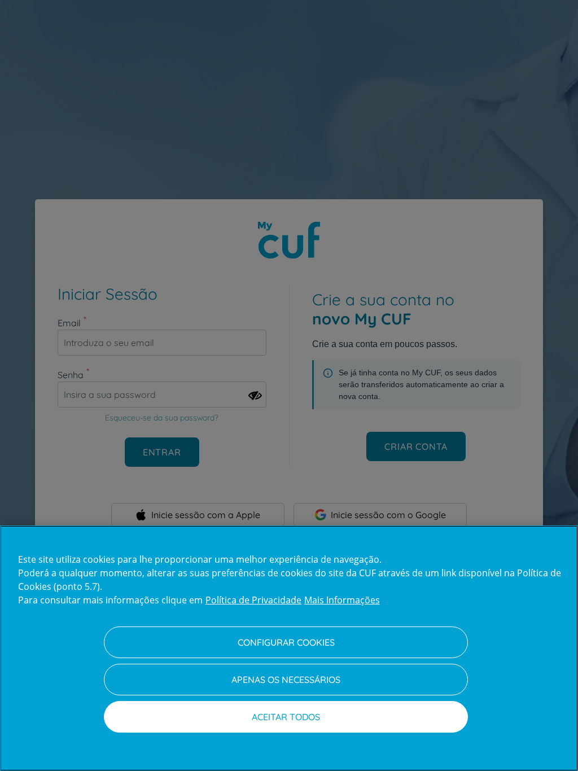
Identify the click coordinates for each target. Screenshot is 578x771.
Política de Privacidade (253, 600)
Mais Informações (342, 600)
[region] (289, 648)
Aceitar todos (286, 716)
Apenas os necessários (285, 679)
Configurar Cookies (286, 642)
